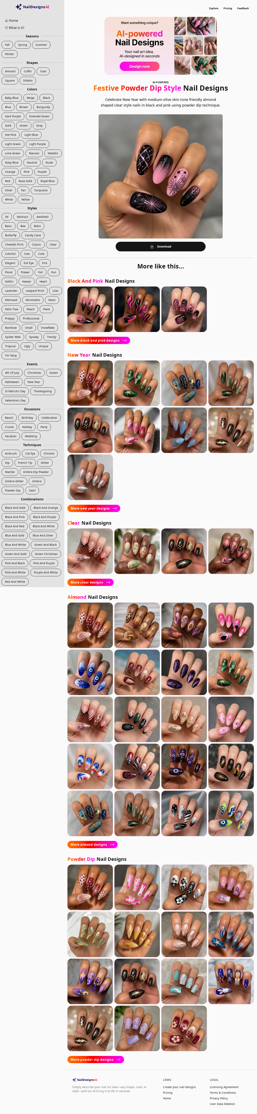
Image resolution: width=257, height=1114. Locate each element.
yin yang (11, 355)
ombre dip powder (36, 472)
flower (25, 272)
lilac (56, 291)
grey (39, 125)
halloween (12, 382)
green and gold (16, 554)
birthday (27, 418)
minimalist (33, 300)
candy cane (33, 235)
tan (23, 190)
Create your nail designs (179, 1087)
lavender (11, 291)
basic (8, 226)
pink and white (15, 572)
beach (9, 418)
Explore (213, 8)
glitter (45, 463)
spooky (34, 337)
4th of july (12, 373)
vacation (10, 436)
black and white (44, 526)
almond (10, 71)
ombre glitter (14, 481)
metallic (53, 153)
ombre (37, 481)
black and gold (15, 508)
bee (22, 226)
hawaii (26, 281)
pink (26, 172)
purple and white (46, 572)
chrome (49, 453)
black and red (14, 526)
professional (31, 318)
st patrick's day (15, 391)
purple (42, 172)
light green (13, 144)
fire (44, 263)
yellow (25, 199)
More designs (95, 340)
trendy (51, 337)
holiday (27, 427)
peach (31, 309)
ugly (27, 346)
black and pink (15, 517)
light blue (31, 135)
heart (43, 281)
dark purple (13, 116)
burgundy (43, 107)
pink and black (15, 563)
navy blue (11, 162)
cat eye (30, 453)
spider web (13, 337)
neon (52, 300)
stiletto (28, 80)
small (29, 328)
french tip (25, 463)
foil (40, 272)
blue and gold (14, 535)
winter (9, 54)
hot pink (10, 135)
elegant (10, 263)
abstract (22, 217)
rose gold (25, 181)
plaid (46, 309)
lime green (12, 153)
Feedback (243, 8)
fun (53, 272)
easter (54, 373)
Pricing (227, 8)
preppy (9, 318)
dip (7, 463)
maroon (34, 153)
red (7, 181)
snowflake (47, 328)
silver (8, 190)
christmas (34, 373)
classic (36, 244)
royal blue (48, 181)
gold (8, 125)
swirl (32, 490)
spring (22, 45)
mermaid (11, 300)
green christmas (46, 554)
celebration (49, 418)
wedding (31, 436)
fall (7, 45)
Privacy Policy (219, 1098)
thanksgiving (43, 391)
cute (41, 254)
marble (10, 472)
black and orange (46, 508)
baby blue (11, 98)
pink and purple (44, 563)
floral (8, 272)
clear (53, 244)
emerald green (39, 116)
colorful (10, 254)
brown (23, 107)
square (10, 80)
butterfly (10, 235)
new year (34, 382)
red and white (15, 582)
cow (27, 254)
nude (49, 162)
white (9, 199)
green (24, 125)
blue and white (15, 545)
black (46, 98)
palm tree (11, 309)
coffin (28, 71)
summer (41, 45)
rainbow (11, 328)
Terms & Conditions (223, 1093)
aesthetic (43, 217)
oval (43, 71)
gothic (9, 281)
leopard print (35, 291)
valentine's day (15, 400)
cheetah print (14, 244)
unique (43, 346)
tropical (10, 346)
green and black (45, 545)
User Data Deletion (222, 1104)
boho (37, 226)
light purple (37, 144)
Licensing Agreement (224, 1087)
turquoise (41, 190)
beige (31, 98)
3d (6, 217)
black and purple (44, 517)
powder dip (12, 490)
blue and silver (43, 535)
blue (8, 107)
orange (10, 172)
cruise (9, 427)
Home (167, 1098)
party (44, 427)
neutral (32, 162)
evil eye (29, 263)
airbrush (11, 453)
